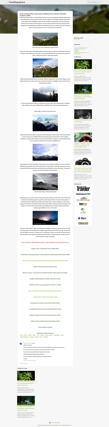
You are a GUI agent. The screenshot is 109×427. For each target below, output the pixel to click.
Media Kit (76, 50)
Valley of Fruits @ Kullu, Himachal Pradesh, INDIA (45, 321)
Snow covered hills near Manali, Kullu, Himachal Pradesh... (45, 291)
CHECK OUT (77, 39)
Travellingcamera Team (79, 49)
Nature (50, 335)
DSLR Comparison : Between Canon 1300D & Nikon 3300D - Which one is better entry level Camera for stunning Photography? (83, 170)
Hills (38, 335)
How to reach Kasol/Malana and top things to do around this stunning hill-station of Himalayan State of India (26, 383)
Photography (56, 335)
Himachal (42, 335)
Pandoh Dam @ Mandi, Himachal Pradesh (45, 297)
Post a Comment (23, 363)
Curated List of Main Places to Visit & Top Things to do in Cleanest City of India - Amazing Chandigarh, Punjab (82, 145)
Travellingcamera (17, 2)
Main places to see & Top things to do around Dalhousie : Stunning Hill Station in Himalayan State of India (26, 408)
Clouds (25, 335)
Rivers (62, 335)
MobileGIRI (76, 51)
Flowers (29, 335)
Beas (21, 335)
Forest (34, 335)
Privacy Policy (77, 53)
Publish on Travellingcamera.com (81, 52)
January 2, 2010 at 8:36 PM (29, 360)
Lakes (47, 335)
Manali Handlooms (27, 343)
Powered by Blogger (55, 422)
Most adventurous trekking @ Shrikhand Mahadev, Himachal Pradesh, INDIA (45, 260)
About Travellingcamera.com (80, 47)
